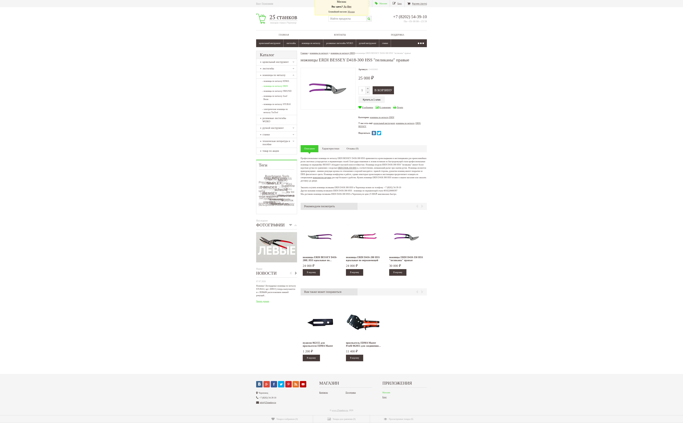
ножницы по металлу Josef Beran (274, 98)
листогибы (291, 43)
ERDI (417, 123)
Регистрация (267, 3)
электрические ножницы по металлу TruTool (275, 111)
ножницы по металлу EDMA (275, 81)
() (287, 419)
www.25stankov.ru (340, 410)
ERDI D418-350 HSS (347, 168)
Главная (284, 35)
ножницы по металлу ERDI (275, 86)
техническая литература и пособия (276, 143)
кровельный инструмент (269, 43)
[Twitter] (379, 133)
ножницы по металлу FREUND (277, 91)
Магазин (386, 392)
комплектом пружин (322, 177)
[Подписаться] (296, 384)
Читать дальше (262, 301)
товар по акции (271, 151)
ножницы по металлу (311, 43)
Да (344, 6)
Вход (258, 3)
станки (385, 43)
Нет (349, 6)
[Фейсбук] (274, 384)
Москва (351, 11)
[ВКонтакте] (374, 133)
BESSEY (362, 126)
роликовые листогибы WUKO (339, 43)
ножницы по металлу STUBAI (276, 104)
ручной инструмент (367, 43)
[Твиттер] (281, 384)
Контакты (340, 35)
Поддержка (397, 35)
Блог (384, 397)
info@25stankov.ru (268, 402)
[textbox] (347, 19)
